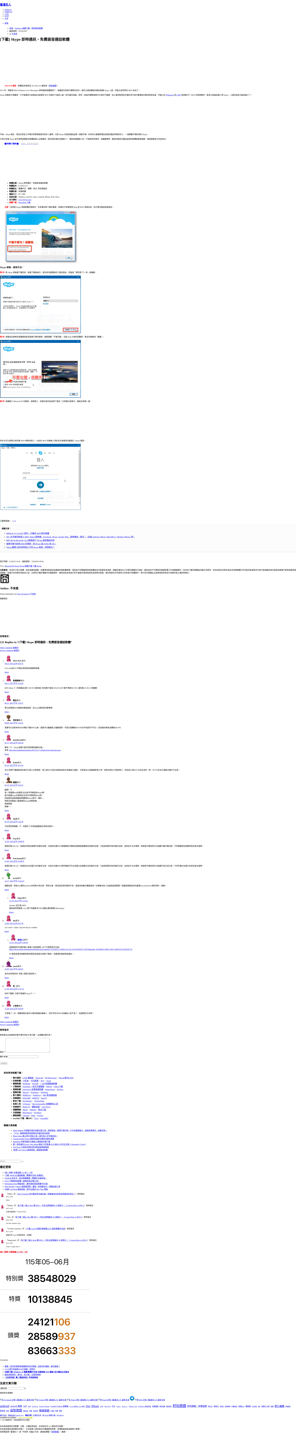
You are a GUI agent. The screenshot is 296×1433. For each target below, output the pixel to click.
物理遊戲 (287, 1406)
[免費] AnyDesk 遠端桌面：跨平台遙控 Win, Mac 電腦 (26, 1189)
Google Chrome (44, 1406)
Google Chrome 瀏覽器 (59, 1406)
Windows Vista (133, 1406)
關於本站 (3, 1415)
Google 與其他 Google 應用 (77, 1406)
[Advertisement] (69, 60)
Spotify (44, 1098)
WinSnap (44, 1092)
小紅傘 (26, 1081)
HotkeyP (26, 1107)
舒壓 (30, 1411)
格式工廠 (42, 1110)
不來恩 (14, 34)
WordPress (60, 1415)
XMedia (33, 1110)
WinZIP (35, 1084)
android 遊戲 (16, 1406)
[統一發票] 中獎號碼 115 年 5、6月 (19, 1173)
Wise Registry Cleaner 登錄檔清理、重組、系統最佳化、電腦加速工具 (32, 1187)
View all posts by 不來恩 (26, 594)
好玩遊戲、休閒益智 (197, 1406)
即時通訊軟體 (37, 28)
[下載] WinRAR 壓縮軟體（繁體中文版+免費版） (24, 1175)
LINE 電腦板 (28, 1078)
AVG (42, 1081)
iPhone (95, 1406)
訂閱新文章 (37, 1415)
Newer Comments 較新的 (9, 650)
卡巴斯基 (35, 1081)
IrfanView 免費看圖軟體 (33, 1089)
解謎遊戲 (44, 1410)
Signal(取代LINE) (66, 1078)
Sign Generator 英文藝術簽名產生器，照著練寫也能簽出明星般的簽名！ (46, 1194)
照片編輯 (279, 1406)
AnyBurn (37, 1113)
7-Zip (7, 14)
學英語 (222, 1406)
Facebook (35, 1406)
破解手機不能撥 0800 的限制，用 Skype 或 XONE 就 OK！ (31, 544)
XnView (60, 1089)
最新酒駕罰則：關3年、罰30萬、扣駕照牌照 (23, 1375)
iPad (88, 1406)
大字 (6, 19)
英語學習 (35, 1411)
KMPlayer (8, 12)
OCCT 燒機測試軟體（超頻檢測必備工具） (22, 1181)
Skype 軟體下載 (26, 566)
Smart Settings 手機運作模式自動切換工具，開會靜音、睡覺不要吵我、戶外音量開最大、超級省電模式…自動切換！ (60, 1130)
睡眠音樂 (25, 1411)
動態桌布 (169, 1406)
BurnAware (27, 1113)
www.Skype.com (24, 200)
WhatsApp (170, 95)
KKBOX (35, 1098)
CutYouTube (39, 1101)
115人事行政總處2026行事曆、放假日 (20, 1369)
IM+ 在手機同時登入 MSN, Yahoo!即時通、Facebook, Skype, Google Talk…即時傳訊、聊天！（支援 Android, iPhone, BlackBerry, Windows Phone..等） (70, 537)
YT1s (36, 1118)
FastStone (35, 1092)
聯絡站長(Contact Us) (15, 1415)
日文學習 (254, 1406)
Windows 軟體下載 (22, 28)
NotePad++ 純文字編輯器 (33, 1086)
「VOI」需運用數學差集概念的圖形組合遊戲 (31, 1133)
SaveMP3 (44, 1118)
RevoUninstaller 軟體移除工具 (45, 1104)
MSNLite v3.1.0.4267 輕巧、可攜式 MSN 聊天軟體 (27, 533)
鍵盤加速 (36, 1107)
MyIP (7, 16)
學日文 (210, 1406)
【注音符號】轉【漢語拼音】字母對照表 (21, 1377)
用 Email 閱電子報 (48, 1415)
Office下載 (58, 1086)
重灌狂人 (5, 4)
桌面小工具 (265, 1406)
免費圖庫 (155, 1406)
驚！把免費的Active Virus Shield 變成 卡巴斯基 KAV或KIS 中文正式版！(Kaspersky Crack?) (49, 1144)
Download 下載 (24, 202)
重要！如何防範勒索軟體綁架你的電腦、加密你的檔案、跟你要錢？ (32, 1366)
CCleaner (26, 1104)
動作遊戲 (162, 1406)
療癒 (7, 1411)
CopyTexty (46, 1107)
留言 (2, 1052)
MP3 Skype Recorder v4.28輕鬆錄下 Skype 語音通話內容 (30, 540)
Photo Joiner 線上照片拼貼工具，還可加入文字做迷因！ (35, 1136)
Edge (33, 1115)
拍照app (241, 1406)
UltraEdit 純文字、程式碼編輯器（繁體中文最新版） (26, 1178)
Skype (17, 566)
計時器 (52, 1411)
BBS (29, 1406)
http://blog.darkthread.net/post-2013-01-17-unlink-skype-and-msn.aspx (35, 750)
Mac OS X (107, 1406)
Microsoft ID (9, 566)
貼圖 (56, 1411)
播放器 (248, 1406)
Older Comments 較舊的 (9, 648)
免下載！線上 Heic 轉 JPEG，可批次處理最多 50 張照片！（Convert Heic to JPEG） (51, 1205)
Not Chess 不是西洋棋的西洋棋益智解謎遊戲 (31, 1147)
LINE (179, 95)
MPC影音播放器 (50, 1095)
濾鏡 (272, 1406)
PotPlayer (8, 10)
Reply (7, 672)
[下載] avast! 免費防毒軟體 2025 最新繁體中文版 (45, 1229)
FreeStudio (27, 1101)
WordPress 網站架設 (144, 1406)
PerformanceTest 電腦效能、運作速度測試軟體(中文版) (26, 1184)
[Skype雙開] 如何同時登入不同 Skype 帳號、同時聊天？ (30, 547)
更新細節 (52, 86)
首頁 (6, 23)
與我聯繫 (55, 1432)
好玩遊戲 (179, 1406)
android (4, 1406)
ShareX (26, 1092)
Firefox (40, 1115)
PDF (113, 1406)
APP (25, 1406)
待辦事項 (227, 1406)
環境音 (2, 1411)
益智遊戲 (16, 1410)
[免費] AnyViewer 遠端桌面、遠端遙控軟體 (30, 1150)
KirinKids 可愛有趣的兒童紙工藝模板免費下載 (31, 1142)
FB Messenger (51, 1078)
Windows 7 (125, 1406)
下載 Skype (37, 566)
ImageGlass (50, 1089)
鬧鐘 (60, 1411)
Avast (48, 1081)
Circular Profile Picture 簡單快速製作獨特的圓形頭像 (33, 1139)
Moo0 (25, 1110)
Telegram (39, 1078)
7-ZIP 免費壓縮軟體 (48, 1084)
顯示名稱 (3, 1057)
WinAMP (26, 1098)
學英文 (216, 1406)
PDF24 (49, 1086)
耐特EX (21, 940)
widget (118, 1406)
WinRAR (26, 1084)
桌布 (259, 1406)
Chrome (26, 1115)
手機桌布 (234, 1406)
